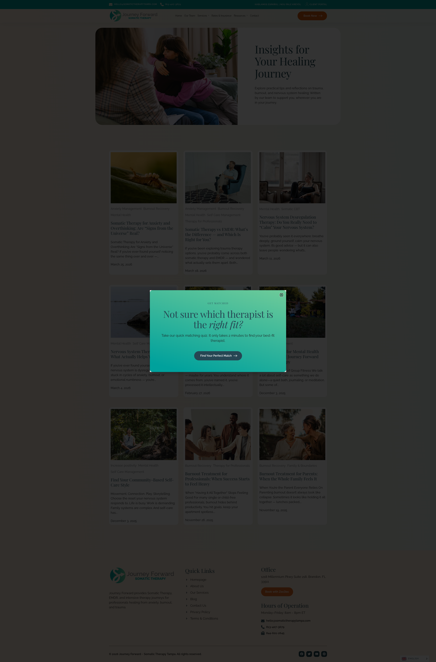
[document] (218, 331)
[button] (281, 295)
